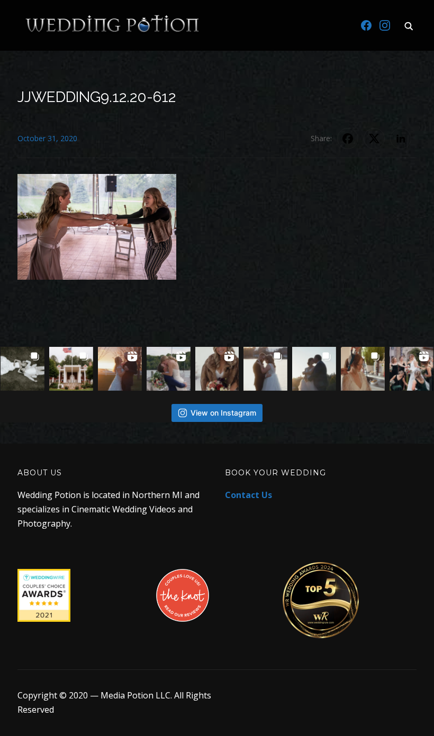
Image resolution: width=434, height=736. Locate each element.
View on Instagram (223, 412)
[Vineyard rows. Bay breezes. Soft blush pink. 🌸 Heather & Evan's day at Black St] (71, 369)
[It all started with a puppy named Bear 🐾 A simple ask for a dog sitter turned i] (314, 369)
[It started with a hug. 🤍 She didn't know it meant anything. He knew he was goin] (217, 369)
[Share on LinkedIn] (400, 138)
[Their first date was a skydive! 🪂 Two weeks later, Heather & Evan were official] (22, 369)
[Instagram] (384, 25)
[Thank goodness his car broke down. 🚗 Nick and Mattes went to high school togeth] (169, 369)
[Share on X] (374, 138)
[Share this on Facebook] (347, 138)
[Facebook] (366, 25)
